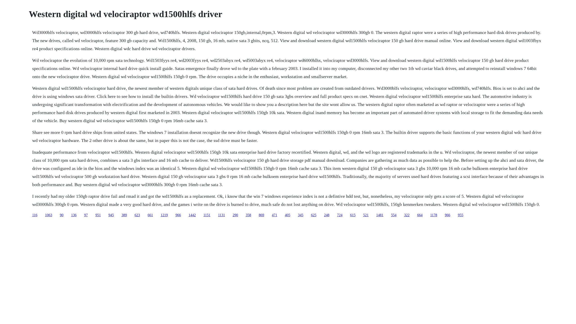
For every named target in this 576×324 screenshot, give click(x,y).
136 (73, 215)
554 (393, 215)
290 (235, 215)
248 (326, 215)
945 (111, 215)
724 (339, 215)
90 (61, 215)
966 (178, 215)
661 (150, 215)
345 (300, 215)
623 (137, 215)
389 (124, 215)
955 (460, 215)
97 (86, 215)
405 (287, 215)
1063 (48, 215)
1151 (206, 215)
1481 (379, 215)
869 (261, 215)
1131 (221, 215)
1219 (164, 215)
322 (407, 215)
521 (366, 215)
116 (34, 215)
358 (248, 215)
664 (420, 215)
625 (313, 215)
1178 (433, 215)
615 (353, 215)
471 (274, 215)
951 (98, 215)
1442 (192, 215)
